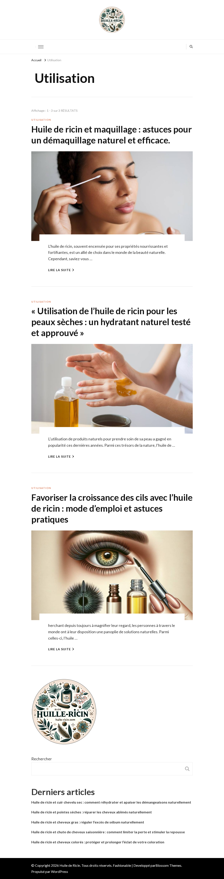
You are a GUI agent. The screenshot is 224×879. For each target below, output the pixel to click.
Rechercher (41, 758)
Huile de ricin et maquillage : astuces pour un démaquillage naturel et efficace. (111, 134)
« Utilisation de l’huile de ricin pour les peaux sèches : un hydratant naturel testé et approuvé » (111, 322)
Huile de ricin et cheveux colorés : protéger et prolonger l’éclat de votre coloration (97, 842)
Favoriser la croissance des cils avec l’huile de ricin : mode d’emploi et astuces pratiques (111, 508)
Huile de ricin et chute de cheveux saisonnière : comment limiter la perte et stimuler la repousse (108, 832)
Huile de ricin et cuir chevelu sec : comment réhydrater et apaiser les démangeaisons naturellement (111, 802)
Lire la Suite (59, 270)
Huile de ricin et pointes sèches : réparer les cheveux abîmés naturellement (91, 812)
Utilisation (41, 119)
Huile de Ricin (70, 865)
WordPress (59, 871)
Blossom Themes (168, 865)
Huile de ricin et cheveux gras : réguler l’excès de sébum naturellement (87, 822)
